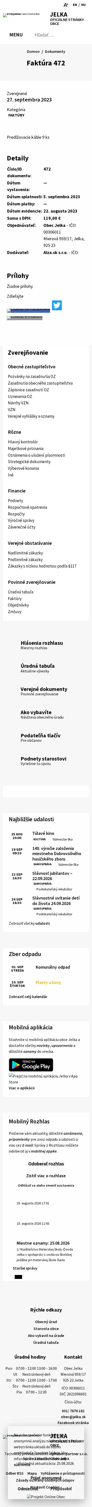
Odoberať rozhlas (46, 1163)
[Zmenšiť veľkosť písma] (58, 5)
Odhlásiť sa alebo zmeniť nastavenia (46, 1185)
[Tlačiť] (22, 5)
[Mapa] (14, 5)
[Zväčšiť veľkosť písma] (65, 5)
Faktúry (16, 115)
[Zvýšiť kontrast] (51, 5)
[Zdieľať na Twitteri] (57, 305)
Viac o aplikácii (22, 1087)
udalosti (42, 923)
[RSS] (6, 5)
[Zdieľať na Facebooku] (28, 311)
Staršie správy (25, 1268)
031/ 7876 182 (73, 1410)
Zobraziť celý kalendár (28, 996)
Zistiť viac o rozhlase (46, 1175)
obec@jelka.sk (73, 1416)
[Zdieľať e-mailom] (24, 318)
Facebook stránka (73, 1422)
